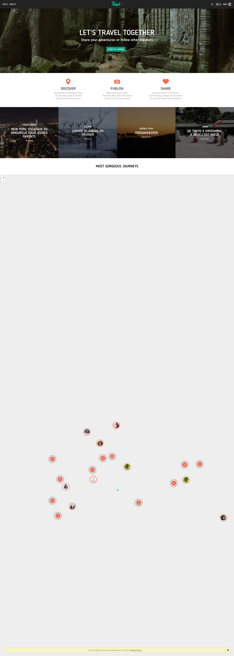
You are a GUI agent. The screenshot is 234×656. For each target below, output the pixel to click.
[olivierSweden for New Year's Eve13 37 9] (116, 425)
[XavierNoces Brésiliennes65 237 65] (72, 506)
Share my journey (116, 49)
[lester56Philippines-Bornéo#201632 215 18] (186, 480)
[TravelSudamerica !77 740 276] (66, 487)
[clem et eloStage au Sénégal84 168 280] (93, 479)
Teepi (117, 4)
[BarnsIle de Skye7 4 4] (100, 443)
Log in (5, 4)
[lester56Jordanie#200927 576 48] (127, 467)
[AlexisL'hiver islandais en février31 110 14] (87, 432)
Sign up (12, 4)
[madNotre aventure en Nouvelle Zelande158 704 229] (223, 518)
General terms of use (135, 650)
